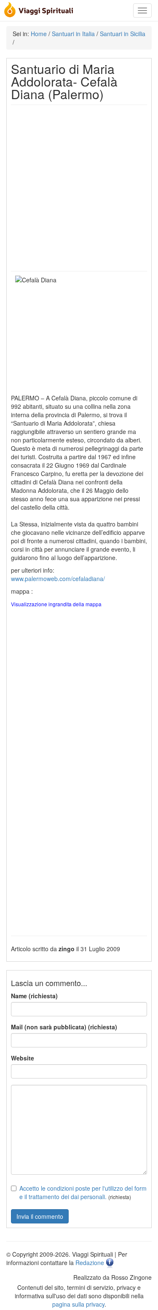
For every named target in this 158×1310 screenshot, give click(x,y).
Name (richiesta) (34, 996)
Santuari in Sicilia (122, 33)
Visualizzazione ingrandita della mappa (56, 604)
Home (39, 33)
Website (22, 1058)
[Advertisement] (79, 188)
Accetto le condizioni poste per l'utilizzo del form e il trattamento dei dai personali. (83, 1192)
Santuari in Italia (73, 33)
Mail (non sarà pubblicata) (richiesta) (64, 1027)
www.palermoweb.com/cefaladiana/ (58, 578)
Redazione (89, 1262)
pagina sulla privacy (78, 1304)
